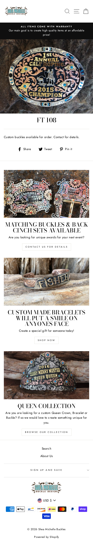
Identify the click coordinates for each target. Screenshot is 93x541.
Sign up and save (46, 470)
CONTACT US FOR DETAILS (47, 246)
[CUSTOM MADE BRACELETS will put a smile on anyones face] (46, 282)
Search (46, 448)
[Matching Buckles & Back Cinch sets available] (46, 194)
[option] (46, 31)
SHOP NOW (46, 340)
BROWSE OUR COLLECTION (46, 432)
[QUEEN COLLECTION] (46, 375)
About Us (46, 456)
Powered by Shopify (46, 537)
